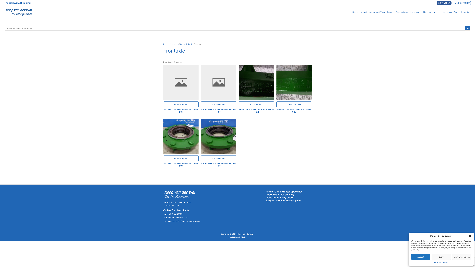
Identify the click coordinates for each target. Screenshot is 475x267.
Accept (420, 257)
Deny (441, 257)
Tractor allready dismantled (407, 12)
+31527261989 (463, 3)
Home (355, 12)
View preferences (462, 257)
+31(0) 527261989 (176, 214)
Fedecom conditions (441, 262)
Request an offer (449, 12)
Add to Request (181, 104)
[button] (470, 236)
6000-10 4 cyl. (186, 44)
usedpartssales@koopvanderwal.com (184, 221)
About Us (465, 12)
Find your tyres (429, 12)
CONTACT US (444, 3)
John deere (174, 44)
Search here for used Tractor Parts (376, 12)
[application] (437, 12)
